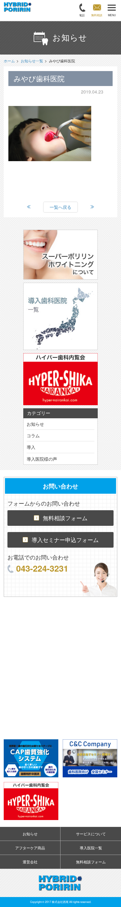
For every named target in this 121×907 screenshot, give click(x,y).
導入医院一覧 (91, 847)
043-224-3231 (42, 568)
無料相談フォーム (65, 518)
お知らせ (35, 424)
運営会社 (30, 861)
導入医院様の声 (42, 459)
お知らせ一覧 (32, 60)
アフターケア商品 (30, 847)
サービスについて (91, 833)
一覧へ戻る (60, 207)
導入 (31, 447)
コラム (33, 435)
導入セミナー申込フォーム (65, 540)
